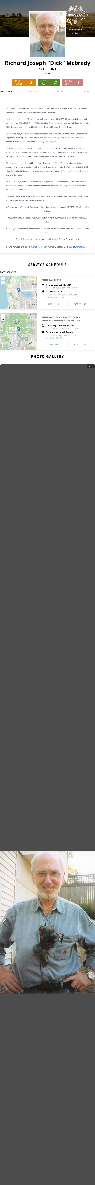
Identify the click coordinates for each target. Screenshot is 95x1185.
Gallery (60, 91)
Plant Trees (80, 304)
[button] (18, 290)
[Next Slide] (90, 922)
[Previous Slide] (4, 922)
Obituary (6, 91)
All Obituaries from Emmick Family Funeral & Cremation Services (75, 29)
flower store (78, 246)
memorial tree (38, 246)
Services (33, 91)
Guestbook (88, 91)
